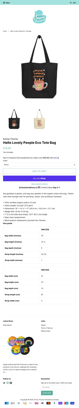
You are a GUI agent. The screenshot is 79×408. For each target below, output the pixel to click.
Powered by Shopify (52, 399)
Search (43, 325)
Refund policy (45, 331)
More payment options (39, 184)
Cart (74, 3)
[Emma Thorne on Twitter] (4, 383)
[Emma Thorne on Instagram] (7, 383)
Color (5, 161)
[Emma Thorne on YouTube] (11, 383)
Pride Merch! (7, 325)
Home (5, 31)
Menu (8, 3)
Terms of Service (47, 328)
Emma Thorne (39, 399)
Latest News (8, 321)
